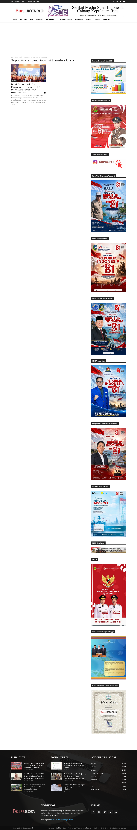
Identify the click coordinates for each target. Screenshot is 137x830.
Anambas (79, 19)
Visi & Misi (51, 828)
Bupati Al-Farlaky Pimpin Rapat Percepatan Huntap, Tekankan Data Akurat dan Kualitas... (34, 765)
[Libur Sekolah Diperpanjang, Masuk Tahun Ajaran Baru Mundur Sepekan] (56, 766)
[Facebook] (110, 1)
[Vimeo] (117, 1)
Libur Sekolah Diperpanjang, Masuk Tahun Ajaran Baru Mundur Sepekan (74, 765)
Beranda (14, 57)
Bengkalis (50, 19)
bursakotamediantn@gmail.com (62, 820)
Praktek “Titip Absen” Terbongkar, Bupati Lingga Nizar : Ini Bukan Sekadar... (74, 787)
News (15, 19)
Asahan (14, 80)
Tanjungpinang (65, 19)
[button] (106, 1)
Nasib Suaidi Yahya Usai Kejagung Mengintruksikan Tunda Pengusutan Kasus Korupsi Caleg (75, 776)
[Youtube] (124, 1)
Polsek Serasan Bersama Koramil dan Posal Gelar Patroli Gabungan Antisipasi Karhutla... (34, 787)
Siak (31, 19)
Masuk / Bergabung (33, 1)
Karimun (39, 19)
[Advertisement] (68, 38)
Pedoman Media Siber (101, 828)
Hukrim (97, 19)
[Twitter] (113, 1)
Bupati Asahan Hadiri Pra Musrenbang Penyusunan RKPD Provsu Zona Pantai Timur (26, 87)
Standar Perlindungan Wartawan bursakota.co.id (77, 828)
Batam (89, 19)
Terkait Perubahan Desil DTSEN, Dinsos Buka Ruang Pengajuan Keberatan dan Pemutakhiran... (34, 776)
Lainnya (106, 19)
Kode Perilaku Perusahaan (118, 828)
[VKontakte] (120, 1)
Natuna (23, 19)
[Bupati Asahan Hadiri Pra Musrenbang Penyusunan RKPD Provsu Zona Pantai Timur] (28, 73)
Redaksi (13, 92)
